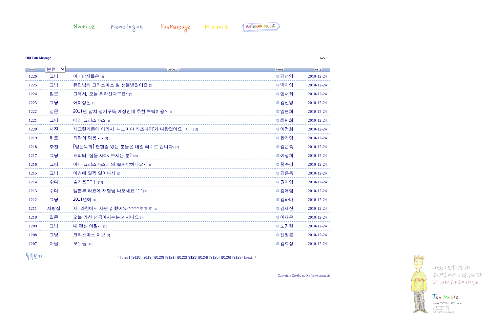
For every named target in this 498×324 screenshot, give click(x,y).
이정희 (286, 128)
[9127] (237, 257)
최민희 (286, 120)
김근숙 (286, 146)
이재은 (286, 217)
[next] (248, 257)
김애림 (286, 190)
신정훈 (286, 234)
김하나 (286, 199)
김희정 (286, 243)
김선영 (286, 76)
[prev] (125, 257)
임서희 (286, 93)
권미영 (286, 181)
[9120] (159, 257)
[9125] (214, 257)
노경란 (286, 225)
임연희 (286, 111)
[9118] (136, 257)
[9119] (147, 257)
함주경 (286, 164)
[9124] (203, 257)
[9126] (226, 257)
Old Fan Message (38, 58)
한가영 (286, 137)
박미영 (286, 84)
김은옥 (286, 172)
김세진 (286, 208)
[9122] (182, 257)
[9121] (170, 257)
